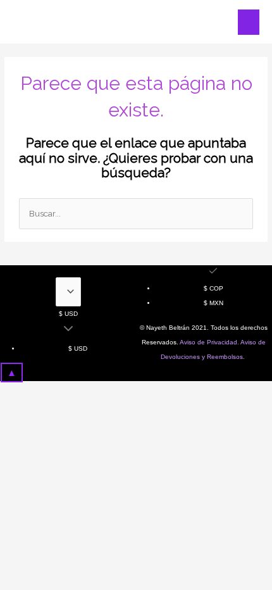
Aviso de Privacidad (208, 342)
